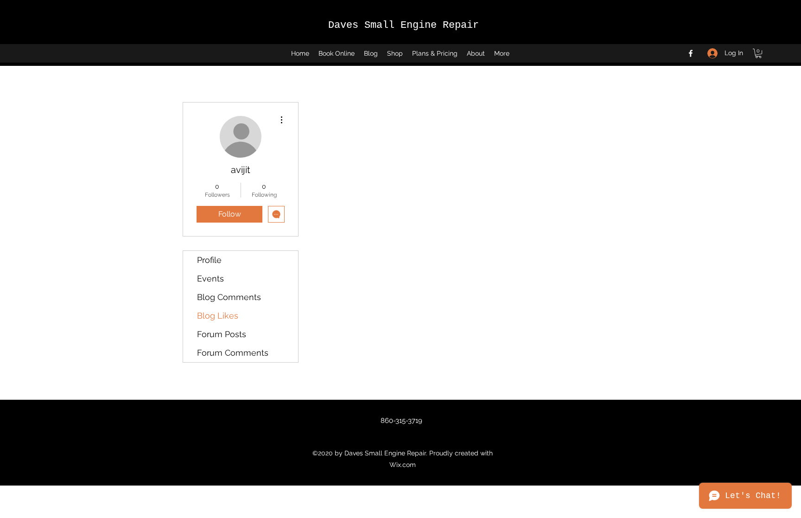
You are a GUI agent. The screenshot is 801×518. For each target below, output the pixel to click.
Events (210, 278)
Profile (209, 260)
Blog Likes (217, 315)
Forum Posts (221, 334)
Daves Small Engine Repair (403, 25)
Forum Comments (232, 353)
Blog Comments (229, 297)
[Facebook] (690, 53)
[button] (758, 53)
